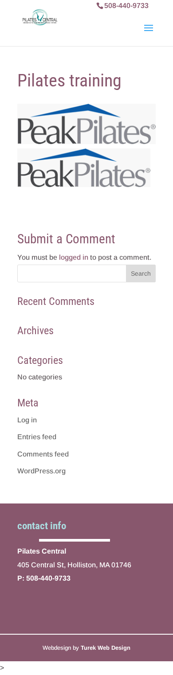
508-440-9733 (126, 5)
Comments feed (43, 454)
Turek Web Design (105, 647)
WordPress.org (41, 471)
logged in (73, 257)
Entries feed (36, 437)
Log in (27, 420)
